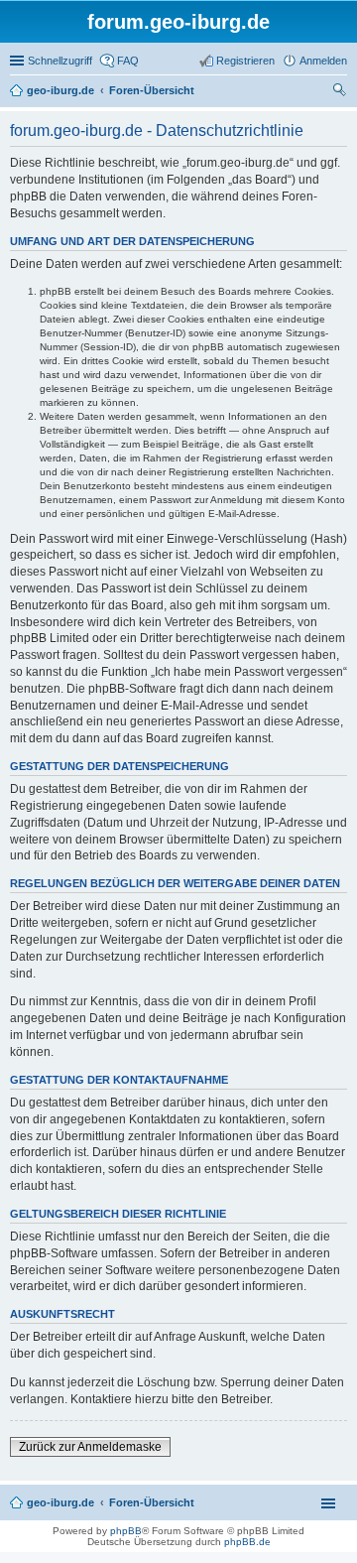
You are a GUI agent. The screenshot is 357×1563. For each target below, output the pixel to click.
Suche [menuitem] (341, 92)
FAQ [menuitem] (128, 60)
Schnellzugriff (60, 60)
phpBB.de (247, 1541)
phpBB (126, 1530)
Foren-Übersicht (151, 1502)
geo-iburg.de (60, 1502)
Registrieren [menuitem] (245, 60)
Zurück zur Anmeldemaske (90, 1447)
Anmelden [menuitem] (323, 60)
